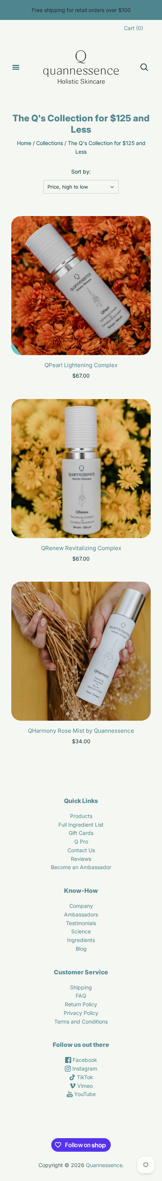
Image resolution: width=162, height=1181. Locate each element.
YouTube (84, 1094)
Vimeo (84, 1086)
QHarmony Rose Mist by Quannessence (81, 730)
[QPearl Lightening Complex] (81, 285)
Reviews (81, 859)
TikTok (84, 1077)
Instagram (84, 1068)
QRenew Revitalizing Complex (81, 548)
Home (24, 143)
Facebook (84, 1060)
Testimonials (81, 923)
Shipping (81, 987)
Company (81, 906)
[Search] (144, 67)
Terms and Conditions (81, 1021)
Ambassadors (81, 914)
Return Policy (81, 1004)
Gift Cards (81, 833)
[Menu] (15, 67)
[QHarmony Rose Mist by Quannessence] (81, 651)
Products (81, 816)
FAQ (81, 995)
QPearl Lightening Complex (81, 365)
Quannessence (104, 1165)
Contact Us (81, 850)
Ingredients (81, 940)
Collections (49, 143)
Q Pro (81, 841)
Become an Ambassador (81, 867)
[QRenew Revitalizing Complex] (81, 468)
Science (81, 931)
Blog (81, 948)
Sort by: (81, 171)
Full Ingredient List (81, 824)
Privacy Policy (81, 1013)
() (133, 28)
